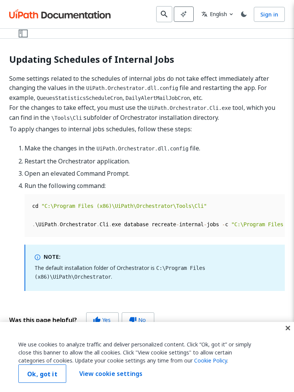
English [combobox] (214, 14)
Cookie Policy (210, 360)
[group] (81, 320)
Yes (102, 320)
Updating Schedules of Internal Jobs (91, 59)
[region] (147, 357)
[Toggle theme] (243, 14)
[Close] (288, 328)
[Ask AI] (184, 14)
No (137, 320)
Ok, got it (42, 374)
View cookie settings (110, 373)
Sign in (269, 14)
